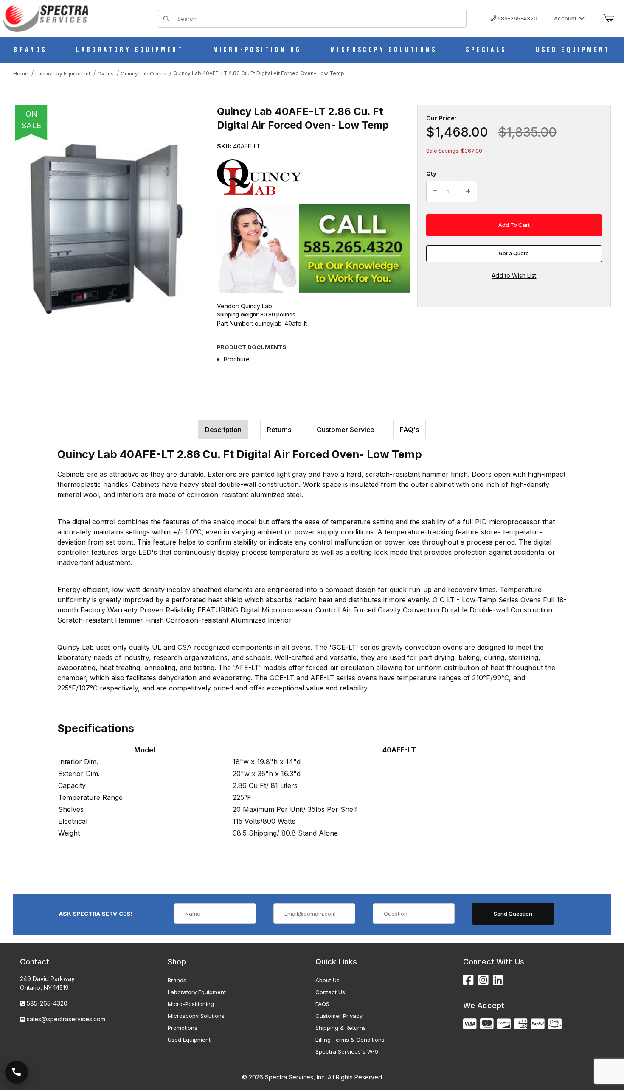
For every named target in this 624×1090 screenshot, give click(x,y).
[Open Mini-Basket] (608, 18)
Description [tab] (223, 429)
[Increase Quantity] (468, 191)
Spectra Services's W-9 (346, 1051)
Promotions (182, 1027)
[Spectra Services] (45, 17)
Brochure (237, 359)
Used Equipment (189, 1039)
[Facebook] (468, 980)
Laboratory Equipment (197, 992)
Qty (431, 173)
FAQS (322, 1004)
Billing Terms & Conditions (350, 1039)
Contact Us (330, 992)
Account (565, 18)
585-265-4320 (516, 18)
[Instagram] (483, 980)
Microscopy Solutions (196, 1015)
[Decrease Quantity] (435, 191)
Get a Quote (514, 253)
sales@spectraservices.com (66, 1019)
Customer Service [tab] (345, 429)
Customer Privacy (339, 1015)
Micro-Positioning (191, 1004)
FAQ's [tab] (409, 429)
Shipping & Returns (340, 1027)
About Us (327, 980)
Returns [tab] (279, 429)
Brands (177, 980)
